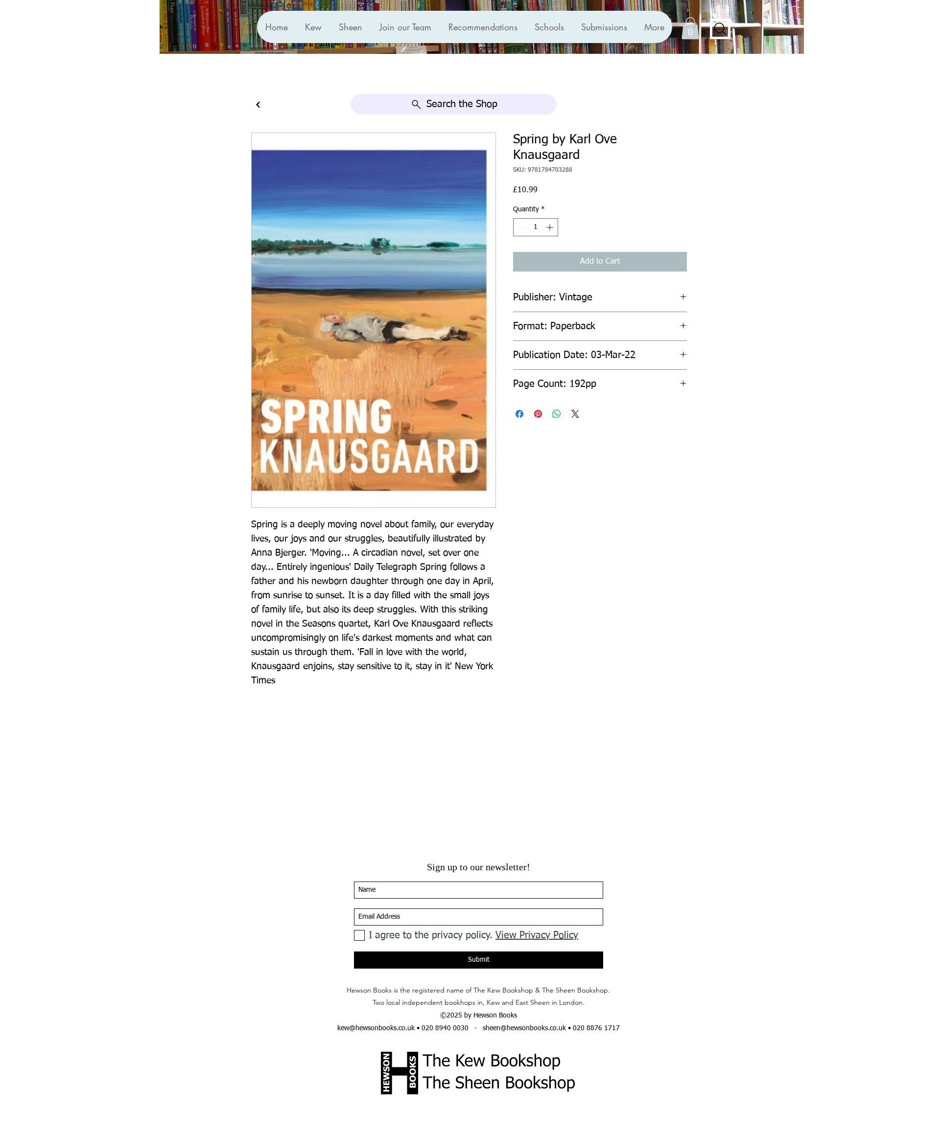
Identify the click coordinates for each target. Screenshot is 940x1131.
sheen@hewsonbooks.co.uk (524, 1028)
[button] (483, 27)
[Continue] (258, 104)
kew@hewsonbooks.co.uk (376, 1028)
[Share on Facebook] (519, 414)
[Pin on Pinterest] (538, 414)
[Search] (720, 29)
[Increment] (550, 227)
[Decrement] (521, 227)
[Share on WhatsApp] (557, 414)
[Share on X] (575, 414)
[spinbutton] (535, 227)
